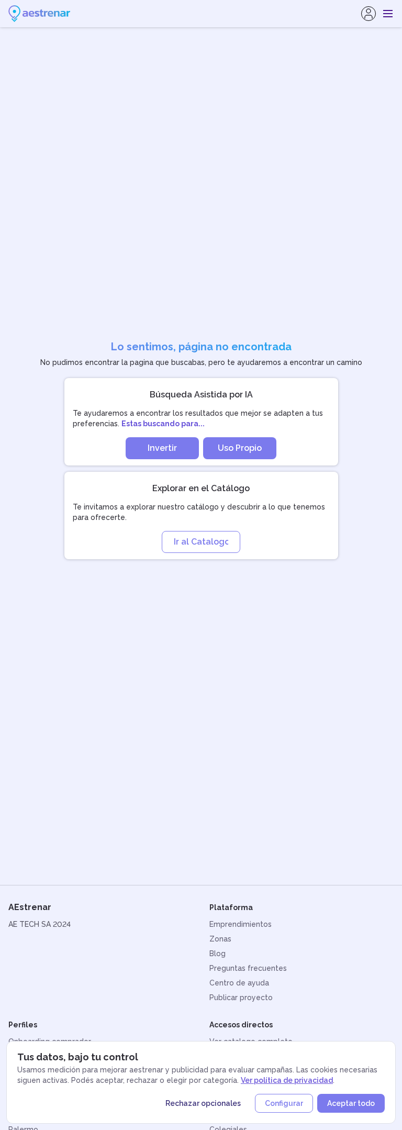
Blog (217, 953)
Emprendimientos (240, 924)
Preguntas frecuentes (248, 968)
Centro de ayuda (239, 983)
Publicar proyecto (241, 997)
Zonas (220, 939)
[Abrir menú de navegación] (388, 13)
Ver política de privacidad (287, 1080)
